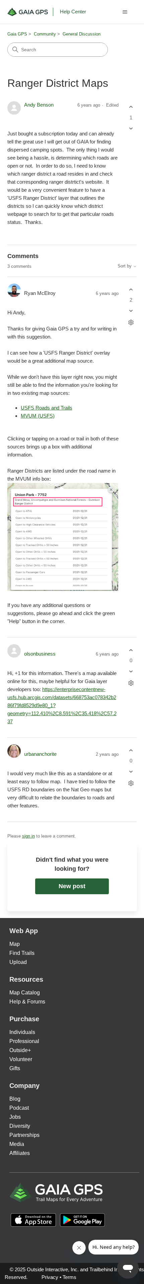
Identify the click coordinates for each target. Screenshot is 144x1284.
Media (16, 1144)
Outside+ (20, 1050)
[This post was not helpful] (131, 128)
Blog (14, 1099)
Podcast (19, 1108)
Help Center (73, 11)
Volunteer (20, 1059)
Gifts (14, 1068)
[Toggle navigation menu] (125, 12)
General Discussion (81, 34)
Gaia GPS (17, 34)
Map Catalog (24, 992)
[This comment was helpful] (131, 289)
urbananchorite (40, 754)
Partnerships (24, 1135)
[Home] (30, 12)
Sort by (125, 266)
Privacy (50, 1277)
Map (14, 944)
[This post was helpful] (131, 107)
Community (45, 34)
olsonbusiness (40, 654)
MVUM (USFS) (38, 416)
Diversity (19, 1126)
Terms (69, 1277)
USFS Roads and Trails (46, 408)
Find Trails (21, 953)
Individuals (22, 1032)
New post (72, 886)
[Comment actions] (131, 322)
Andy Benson (39, 105)
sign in (28, 836)
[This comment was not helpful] (131, 311)
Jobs (15, 1117)
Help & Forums (27, 1001)
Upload (18, 962)
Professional (24, 1041)
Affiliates (19, 1153)
